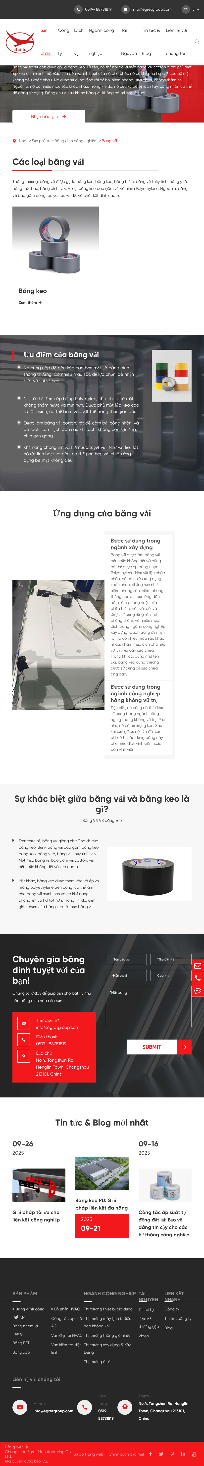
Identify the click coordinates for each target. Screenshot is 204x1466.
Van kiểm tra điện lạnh (66, 1348)
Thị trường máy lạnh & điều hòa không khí (107, 1322)
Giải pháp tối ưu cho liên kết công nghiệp (36, 1216)
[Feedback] (198, 990)
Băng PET (21, 1342)
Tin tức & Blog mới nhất (102, 1122)
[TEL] (198, 978)
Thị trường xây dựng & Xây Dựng (107, 1348)
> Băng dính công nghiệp (28, 1313)
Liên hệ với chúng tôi (176, 42)
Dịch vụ (79, 42)
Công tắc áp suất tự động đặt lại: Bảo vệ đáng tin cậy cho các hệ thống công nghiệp (164, 1223)
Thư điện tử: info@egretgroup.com (57, 1024)
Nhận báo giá (48, 116)
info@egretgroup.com (148, 9)
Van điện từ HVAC (67, 1335)
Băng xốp (21, 1352)
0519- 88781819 (93, 9)
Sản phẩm (46, 42)
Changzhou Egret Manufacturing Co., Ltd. (39, 1454)
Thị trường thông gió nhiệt (107, 1335)
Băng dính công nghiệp (75, 140)
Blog (168, 1328)
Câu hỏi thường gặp (149, 1323)
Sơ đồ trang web (88, 1454)
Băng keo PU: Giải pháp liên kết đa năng (101, 1204)
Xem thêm (30, 302)
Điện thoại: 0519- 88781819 (51, 1040)
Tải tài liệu (147, 1309)
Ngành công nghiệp (101, 42)
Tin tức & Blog (151, 42)
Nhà (22, 140)
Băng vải (109, 140)
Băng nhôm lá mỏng (25, 1330)
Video (144, 1336)
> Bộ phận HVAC (65, 1309)
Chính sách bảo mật (126, 1454)
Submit (164, 1047)
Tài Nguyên (129, 42)
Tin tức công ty (178, 1318)
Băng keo (33, 291)
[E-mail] (198, 966)
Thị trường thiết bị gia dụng (108, 1309)
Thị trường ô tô (97, 1361)
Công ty (63, 42)
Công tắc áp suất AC (67, 1322)
